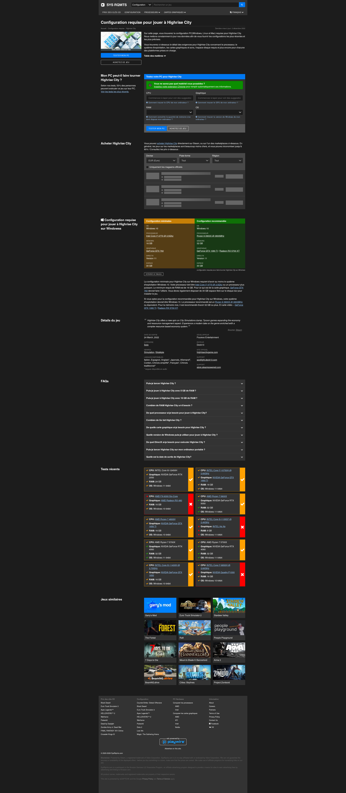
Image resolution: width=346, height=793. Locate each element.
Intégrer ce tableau (154, 274)
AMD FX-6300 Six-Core (166, 496)
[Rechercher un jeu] (242, 4)
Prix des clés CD (111, 12)
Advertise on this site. (173, 748)
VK (212, 727)
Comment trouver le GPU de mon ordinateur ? (217, 102)
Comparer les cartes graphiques (185, 713)
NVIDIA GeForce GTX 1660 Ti (217, 479)
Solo (146, 344)
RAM (148, 107)
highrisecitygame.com (207, 352)
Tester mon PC (121, 55)
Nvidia (177, 727)
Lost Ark (140, 730)
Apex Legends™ (107, 709)
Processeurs (151, 12)
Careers (212, 706)
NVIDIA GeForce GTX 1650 (165, 574)
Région (215, 155)
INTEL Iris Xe (219, 526)
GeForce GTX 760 (155, 250)
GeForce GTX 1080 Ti (207, 250)
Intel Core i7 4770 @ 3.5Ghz (159, 235)
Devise (149, 155)
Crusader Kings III (108, 734)
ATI (176, 720)
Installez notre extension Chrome (169, 86)
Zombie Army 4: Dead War (111, 727)
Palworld (104, 720)
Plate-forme (184, 155)
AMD (177, 706)
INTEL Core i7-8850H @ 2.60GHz (215, 567)
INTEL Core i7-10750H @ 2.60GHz (216, 472)
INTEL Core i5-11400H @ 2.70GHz (164, 567)
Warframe (104, 716)
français (237, 12)
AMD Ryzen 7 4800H (165, 519)
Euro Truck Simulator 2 (110, 706)
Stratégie (159, 352)
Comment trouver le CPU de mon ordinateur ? (168, 102)
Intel (177, 709)
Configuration (132, 12)
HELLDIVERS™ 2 (108, 713)
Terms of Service (163, 778)
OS (197, 107)
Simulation (149, 352)
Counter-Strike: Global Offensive (149, 702)
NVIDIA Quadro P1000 (224, 572)
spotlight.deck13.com (207, 359)
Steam (239, 329)
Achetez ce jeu (121, 62)
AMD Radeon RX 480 (171, 500)
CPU (148, 92)
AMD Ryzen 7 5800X (217, 496)
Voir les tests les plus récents (115, 91)
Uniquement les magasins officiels (165, 166)
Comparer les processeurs (183, 702)
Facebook (215, 723)
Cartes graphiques (174, 12)
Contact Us (213, 720)
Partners (212, 709)
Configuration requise (116, 28)
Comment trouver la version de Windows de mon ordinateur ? (218, 118)
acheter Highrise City (167, 143)
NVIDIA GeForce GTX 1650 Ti (165, 525)
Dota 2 (139, 727)
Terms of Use (214, 713)
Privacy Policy (214, 716)
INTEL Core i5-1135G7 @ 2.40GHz (216, 521)
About (211, 702)
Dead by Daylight (107, 723)
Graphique (201, 92)
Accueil (114, 5)
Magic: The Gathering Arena (148, 734)
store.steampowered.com (209, 367)
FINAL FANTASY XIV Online (112, 730)
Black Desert (106, 702)
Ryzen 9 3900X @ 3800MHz (210, 235)
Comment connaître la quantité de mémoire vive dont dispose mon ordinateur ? (168, 118)
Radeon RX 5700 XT (229, 250)
